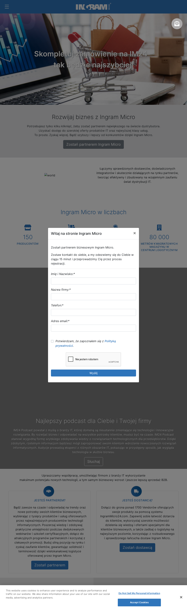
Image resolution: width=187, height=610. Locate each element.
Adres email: (60, 321)
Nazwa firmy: (61, 289)
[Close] (181, 597)
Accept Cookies (139, 602)
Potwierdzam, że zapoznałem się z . (86, 343)
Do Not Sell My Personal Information (139, 593)
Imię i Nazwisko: (63, 274)
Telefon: (57, 305)
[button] (176, 23)
